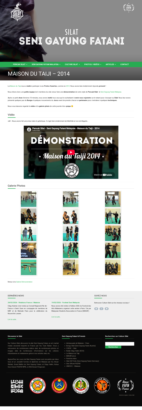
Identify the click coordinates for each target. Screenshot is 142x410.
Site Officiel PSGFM (73, 364)
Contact (124, 64)
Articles (110, 64)
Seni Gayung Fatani (41, 343)
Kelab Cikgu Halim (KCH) (75, 351)
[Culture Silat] (71, 40)
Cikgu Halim (48, 364)
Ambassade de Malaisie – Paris (77, 343)
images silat (13, 351)
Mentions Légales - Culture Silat (126, 395)
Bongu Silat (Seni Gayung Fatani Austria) (81, 346)
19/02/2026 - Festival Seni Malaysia (65, 303)
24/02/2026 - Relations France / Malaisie (24, 303)
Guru (9, 362)
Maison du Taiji (15, 86)
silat (31, 343)
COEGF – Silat (71, 348)
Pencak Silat (19, 64)
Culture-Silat (15, 343)
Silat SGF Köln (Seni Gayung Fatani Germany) (82, 361)
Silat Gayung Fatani (33, 359)
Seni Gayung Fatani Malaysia (45, 64)
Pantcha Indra (71, 358)
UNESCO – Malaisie (73, 366)
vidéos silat (33, 348)
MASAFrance (71, 356)
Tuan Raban (47, 346)
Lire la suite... (12, 319)
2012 (68, 86)
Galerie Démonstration (24, 282)
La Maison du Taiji (72, 353)
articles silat (42, 353)
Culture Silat (71, 64)
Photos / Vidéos (91, 64)
